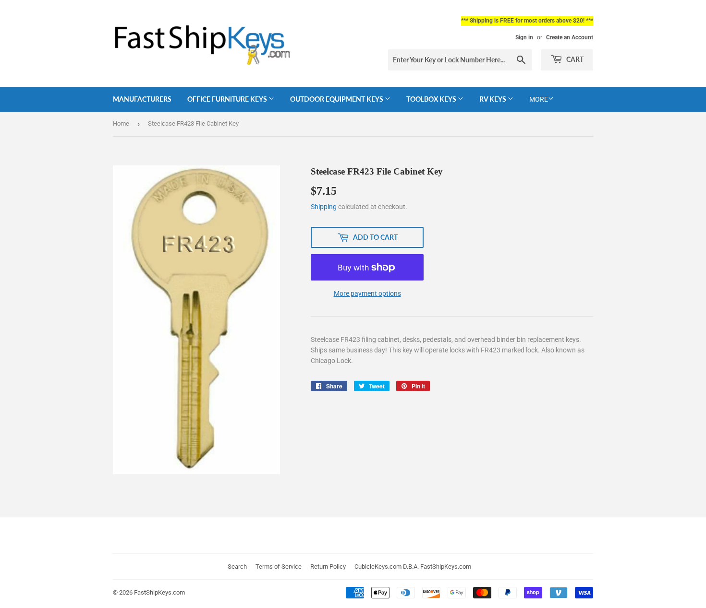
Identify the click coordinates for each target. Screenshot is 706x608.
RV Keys (493, 99)
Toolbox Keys (432, 99)
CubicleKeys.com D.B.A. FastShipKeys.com (412, 566)
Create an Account (569, 37)
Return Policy (328, 566)
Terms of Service (279, 566)
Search (237, 566)
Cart (574, 59)
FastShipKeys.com (159, 592)
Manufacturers (142, 99)
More (538, 99)
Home (121, 123)
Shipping (324, 206)
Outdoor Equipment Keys (337, 99)
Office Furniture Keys (227, 99)
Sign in (524, 37)
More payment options (367, 293)
